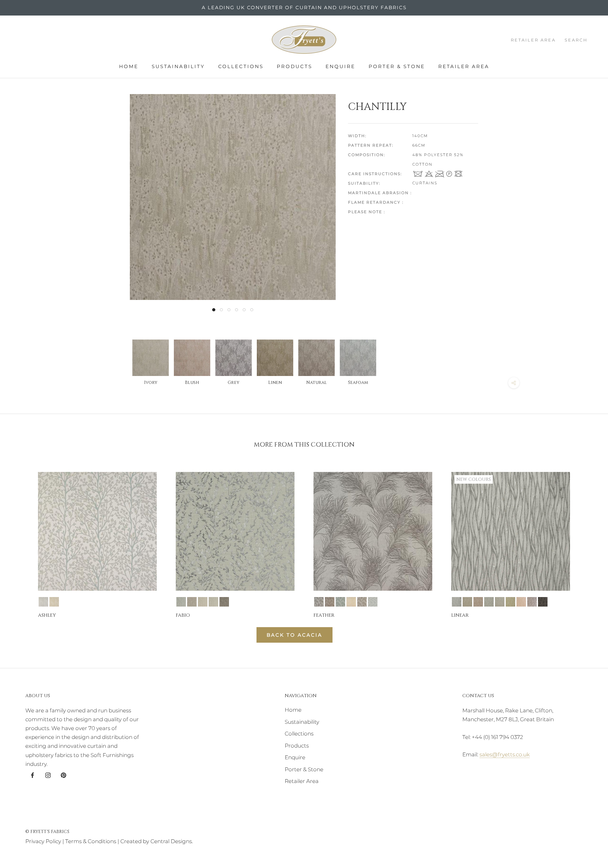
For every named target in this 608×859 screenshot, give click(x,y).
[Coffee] (329, 602)
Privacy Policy (43, 841)
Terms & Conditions (90, 841)
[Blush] (521, 602)
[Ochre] (54, 602)
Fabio (183, 615)
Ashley (47, 615)
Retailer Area (463, 66)
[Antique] (467, 602)
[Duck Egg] (43, 602)
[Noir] (543, 602)
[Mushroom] (192, 602)
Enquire (340, 66)
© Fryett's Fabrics (47, 832)
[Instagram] (48, 774)
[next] (588, 539)
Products (294, 66)
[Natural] (202, 602)
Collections (240, 66)
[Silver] (456, 602)
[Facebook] (32, 774)
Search (576, 39)
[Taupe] (224, 602)
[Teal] (372, 602)
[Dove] (181, 602)
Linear (460, 615)
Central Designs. (171, 841)
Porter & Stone (397, 66)
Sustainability (178, 66)
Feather (324, 615)
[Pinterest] (63, 774)
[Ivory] (351, 602)
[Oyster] (213, 602)
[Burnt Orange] (478, 602)
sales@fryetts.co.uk (504, 754)
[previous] (20, 539)
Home (128, 66)
